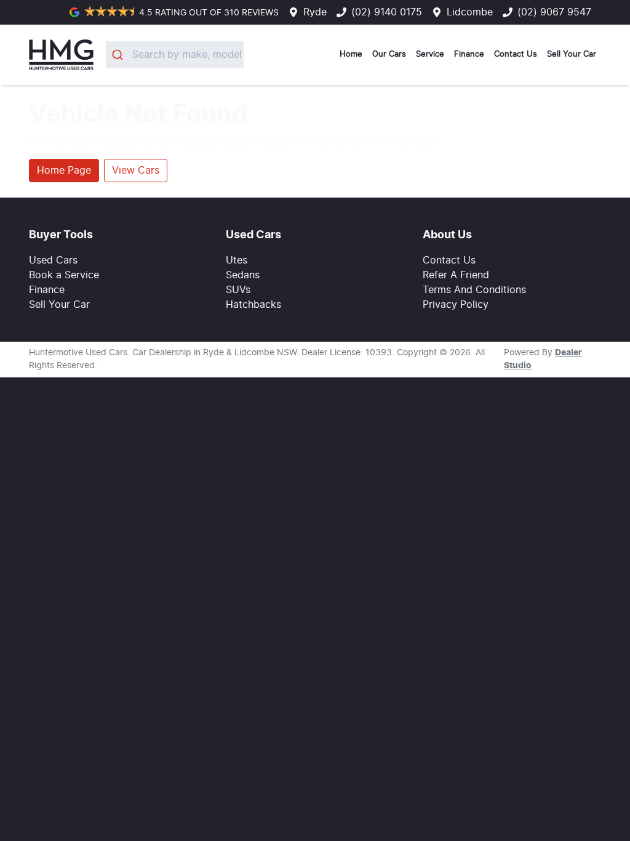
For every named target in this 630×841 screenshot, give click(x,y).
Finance (469, 54)
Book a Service (64, 275)
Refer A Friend (456, 275)
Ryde (315, 12)
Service (430, 54)
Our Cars (389, 54)
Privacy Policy (455, 305)
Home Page (64, 170)
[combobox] (175, 54)
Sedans (243, 275)
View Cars (135, 170)
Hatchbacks (253, 305)
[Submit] (119, 54)
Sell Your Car (571, 54)
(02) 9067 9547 (554, 12)
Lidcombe (470, 12)
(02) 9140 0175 (386, 12)
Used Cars (53, 260)
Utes (236, 260)
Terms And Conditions (474, 290)
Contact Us (515, 54)
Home (351, 54)
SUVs (238, 290)
